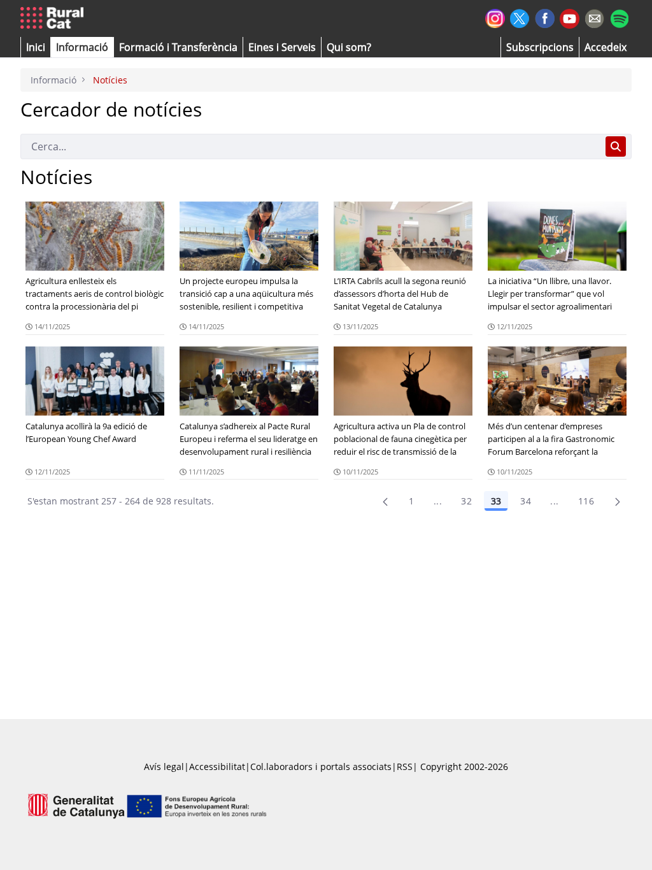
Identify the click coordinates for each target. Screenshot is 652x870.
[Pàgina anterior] (385, 501)
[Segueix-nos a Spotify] (619, 17)
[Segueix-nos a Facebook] (545, 17)
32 (466, 501)
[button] (35, 47)
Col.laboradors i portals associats (321, 766)
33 (496, 501)
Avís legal (164, 766)
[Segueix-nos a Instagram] (495, 17)
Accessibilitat (217, 766)
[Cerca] (616, 146)
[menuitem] (178, 47)
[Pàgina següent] (617, 501)
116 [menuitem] (586, 501)
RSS (405, 766)
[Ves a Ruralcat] (54, 18)
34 (525, 501)
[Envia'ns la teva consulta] (594, 17)
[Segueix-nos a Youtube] (569, 17)
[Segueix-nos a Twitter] (520, 17)
